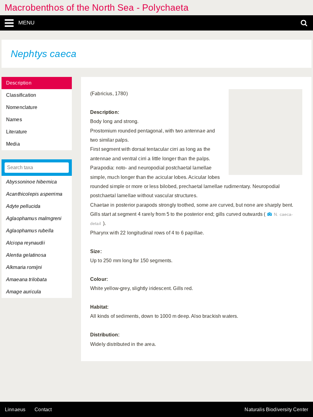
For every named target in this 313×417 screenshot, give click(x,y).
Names (14, 119)
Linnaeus (15, 409)
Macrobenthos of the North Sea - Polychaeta (97, 7)
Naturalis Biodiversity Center (276, 409)
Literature (16, 131)
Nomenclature (21, 107)
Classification (21, 95)
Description (18, 82)
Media (13, 144)
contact (43, 409)
